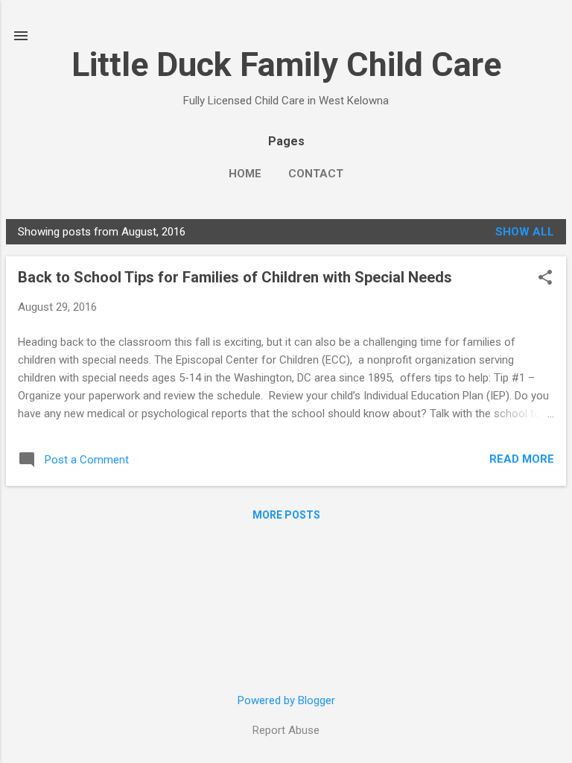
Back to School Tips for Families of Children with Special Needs (235, 277)
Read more (521, 459)
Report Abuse (286, 730)
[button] (545, 278)
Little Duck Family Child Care (286, 64)
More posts (286, 515)
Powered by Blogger (286, 700)
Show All (524, 231)
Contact (315, 173)
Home (245, 173)
